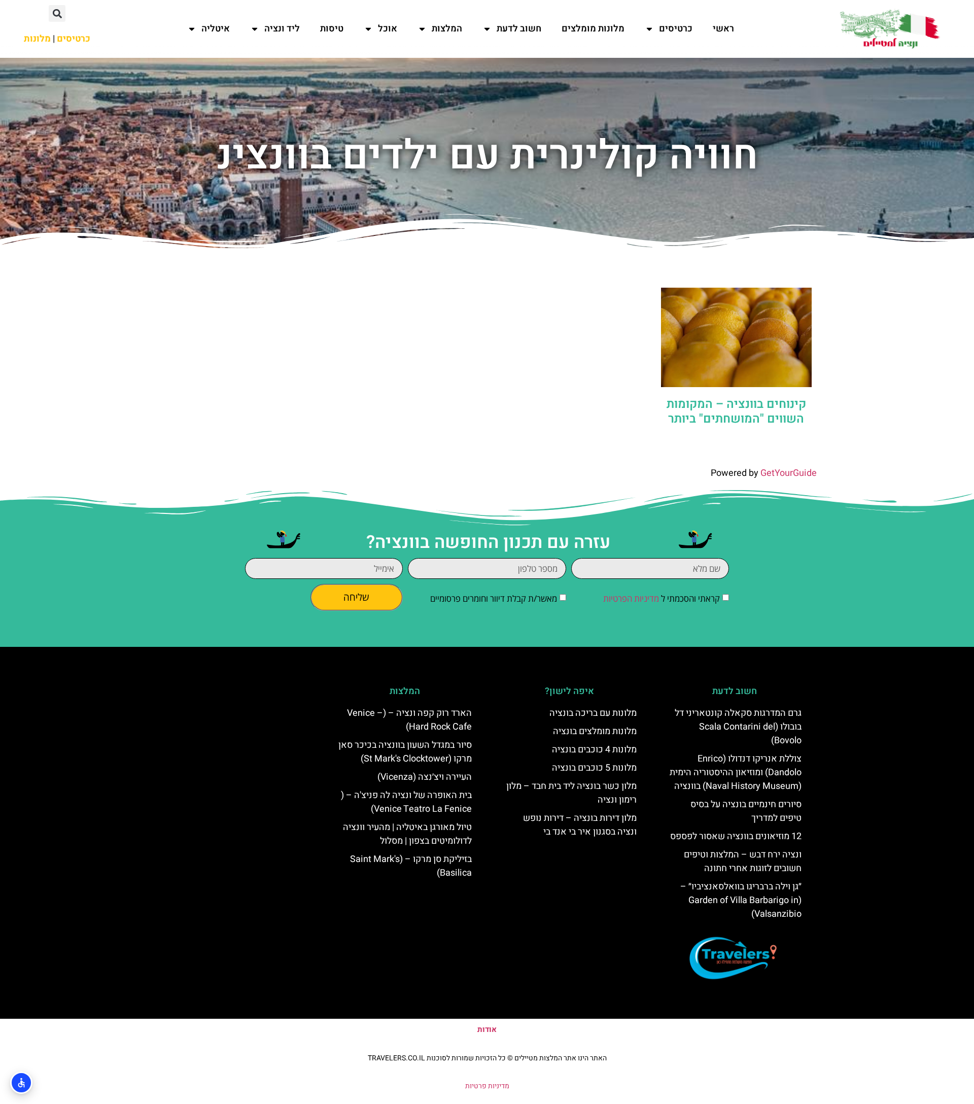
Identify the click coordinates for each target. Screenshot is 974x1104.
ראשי (723, 29)
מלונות (37, 39)
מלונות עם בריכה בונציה (593, 713)
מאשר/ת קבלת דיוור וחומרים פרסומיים (493, 598)
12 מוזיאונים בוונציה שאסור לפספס (736, 836)
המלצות (447, 29)
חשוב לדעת (519, 29)
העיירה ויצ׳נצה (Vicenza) (424, 777)
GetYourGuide (788, 473)
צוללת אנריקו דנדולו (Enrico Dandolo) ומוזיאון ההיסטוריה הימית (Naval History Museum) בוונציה (736, 772)
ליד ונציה (282, 29)
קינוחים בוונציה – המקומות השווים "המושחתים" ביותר (736, 411)
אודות (487, 1029)
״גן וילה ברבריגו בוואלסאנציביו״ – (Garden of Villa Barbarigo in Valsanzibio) (741, 900)
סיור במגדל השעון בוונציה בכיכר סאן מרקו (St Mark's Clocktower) (405, 752)
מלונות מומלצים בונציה (595, 731)
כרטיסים (675, 29)
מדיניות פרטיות (487, 1086)
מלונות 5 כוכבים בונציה (594, 768)
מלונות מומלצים (593, 29)
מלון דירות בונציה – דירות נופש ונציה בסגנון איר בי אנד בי (580, 825)
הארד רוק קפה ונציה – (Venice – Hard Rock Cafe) (409, 720)
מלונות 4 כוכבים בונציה (594, 749)
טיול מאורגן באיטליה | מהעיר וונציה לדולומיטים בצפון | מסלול (407, 834)
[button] (57, 13)
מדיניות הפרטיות (631, 598)
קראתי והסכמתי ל (661, 598)
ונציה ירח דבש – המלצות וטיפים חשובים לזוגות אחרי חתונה (743, 861)
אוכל (387, 29)
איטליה (215, 29)
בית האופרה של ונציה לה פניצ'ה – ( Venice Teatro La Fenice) (406, 802)
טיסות (331, 29)
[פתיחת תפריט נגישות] (21, 1083)
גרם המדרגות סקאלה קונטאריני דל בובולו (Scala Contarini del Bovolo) (738, 726)
